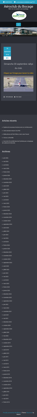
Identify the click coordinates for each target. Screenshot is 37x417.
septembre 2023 (7, 262)
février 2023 (6, 287)
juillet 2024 (6, 231)
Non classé (18, 96)
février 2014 (6, 402)
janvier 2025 (6, 210)
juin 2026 (5, 158)
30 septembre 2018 (7, 51)
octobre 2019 (6, 343)
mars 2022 (6, 308)
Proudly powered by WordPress (12, 412)
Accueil (3, 35)
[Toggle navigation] (18, 24)
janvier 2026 (6, 175)
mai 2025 (5, 196)
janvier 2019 (6, 374)
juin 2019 (5, 356)
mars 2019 (6, 367)
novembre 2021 (7, 311)
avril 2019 (6, 363)
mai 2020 (5, 336)
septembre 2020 (7, 329)
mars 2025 (6, 203)
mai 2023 (5, 276)
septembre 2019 (7, 346)
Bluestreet (29, 412)
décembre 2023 (7, 252)
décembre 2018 (7, 377)
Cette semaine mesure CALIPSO (11, 130)
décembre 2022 (7, 294)
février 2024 (6, 245)
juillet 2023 (6, 269)
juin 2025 (5, 193)
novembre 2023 (7, 255)
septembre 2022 (7, 301)
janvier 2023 (6, 290)
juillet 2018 (6, 391)
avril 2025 (6, 200)
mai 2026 (5, 161)
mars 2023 (6, 283)
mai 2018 (5, 398)
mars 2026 (6, 168)
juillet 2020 (6, 332)
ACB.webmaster (9, 96)
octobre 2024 (6, 220)
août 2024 (6, 227)
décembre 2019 (7, 339)
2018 (7, 35)
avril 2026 (6, 165)
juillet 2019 (6, 353)
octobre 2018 (6, 384)
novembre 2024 (7, 217)
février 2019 (6, 370)
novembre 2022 (7, 297)
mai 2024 (5, 238)
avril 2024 (6, 241)
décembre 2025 (7, 179)
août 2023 (6, 266)
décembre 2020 (7, 322)
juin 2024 (5, 234)
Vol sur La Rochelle (8, 137)
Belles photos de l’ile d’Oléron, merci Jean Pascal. (16, 134)
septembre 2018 (7, 388)
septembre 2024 (7, 224)
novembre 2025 (7, 182)
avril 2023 (6, 280)
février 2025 (6, 206)
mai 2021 (5, 318)
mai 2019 (5, 360)
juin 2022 (5, 304)
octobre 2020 (6, 325)
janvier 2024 (6, 248)
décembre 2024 (7, 213)
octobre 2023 (6, 259)
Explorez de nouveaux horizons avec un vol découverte (17, 127)
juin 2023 (5, 273)
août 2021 (6, 315)
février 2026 (6, 172)
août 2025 (6, 186)
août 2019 (6, 349)
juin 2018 (5, 395)
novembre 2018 (7, 381)
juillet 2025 (6, 189)
